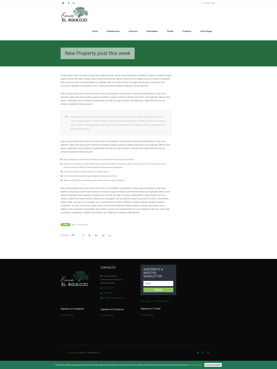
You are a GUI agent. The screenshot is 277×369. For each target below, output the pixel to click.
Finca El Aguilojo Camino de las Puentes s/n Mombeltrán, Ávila (111, 279)
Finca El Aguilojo (67, 315)
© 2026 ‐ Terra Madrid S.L (83, 353)
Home (95, 31)
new (74, 225)
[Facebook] (83, 235)
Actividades (152, 31)
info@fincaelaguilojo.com (114, 298)
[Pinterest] (103, 235)
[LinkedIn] (109, 235)
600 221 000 (108, 288)
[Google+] (96, 235)
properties (82, 225)
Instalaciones (113, 31)
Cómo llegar (206, 31)
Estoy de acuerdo (213, 365)
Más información (195, 365)
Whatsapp (108, 293)
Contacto (186, 31)
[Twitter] (89, 235)
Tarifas (170, 31)
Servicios (133, 31)
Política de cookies (162, 301)
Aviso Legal (145, 301)
